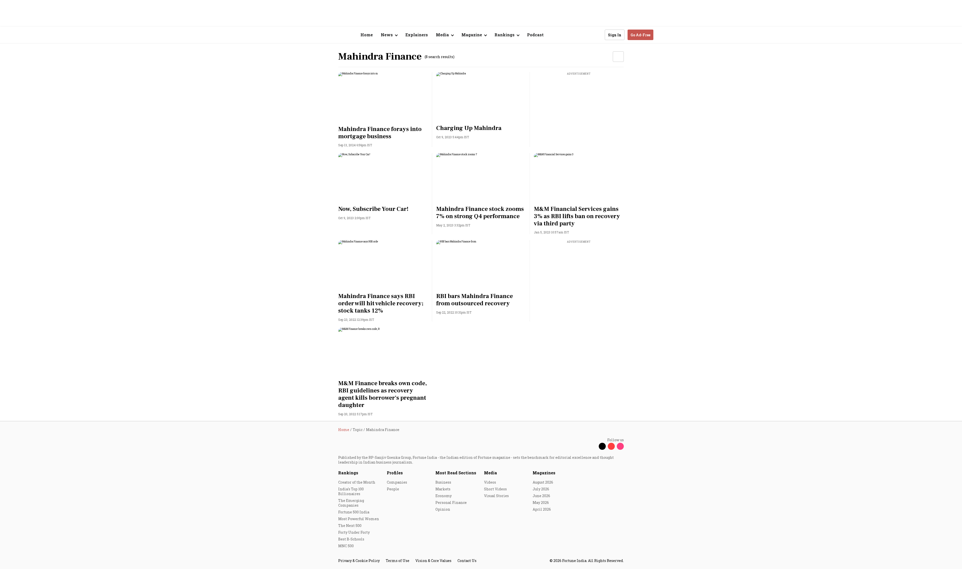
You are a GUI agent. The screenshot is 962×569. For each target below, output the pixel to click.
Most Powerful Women (358, 518)
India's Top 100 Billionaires (351, 491)
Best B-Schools (351, 539)
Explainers (416, 34)
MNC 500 (346, 545)
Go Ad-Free (640, 35)
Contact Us (466, 560)
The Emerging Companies (351, 503)
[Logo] (335, 35)
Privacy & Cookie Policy (359, 560)
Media (490, 472)
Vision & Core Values (433, 560)
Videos (490, 482)
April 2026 (542, 509)
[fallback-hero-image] (383, 97)
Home (366, 34)
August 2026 (543, 482)
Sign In (614, 35)
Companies (397, 482)
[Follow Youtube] (611, 446)
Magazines (544, 472)
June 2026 (541, 495)
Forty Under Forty (354, 532)
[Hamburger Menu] (312, 35)
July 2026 (541, 489)
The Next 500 (350, 525)
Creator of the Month (356, 482)
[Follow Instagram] (620, 446)
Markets (442, 489)
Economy (443, 495)
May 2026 (541, 502)
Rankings (348, 472)
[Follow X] (602, 446)
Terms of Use (397, 560)
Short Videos (495, 489)
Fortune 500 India (353, 512)
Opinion (442, 509)
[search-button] (598, 35)
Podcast (535, 34)
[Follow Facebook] (593, 446)
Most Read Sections (455, 472)
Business (443, 482)
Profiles (395, 472)
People (393, 489)
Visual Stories (496, 495)
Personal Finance (451, 502)
